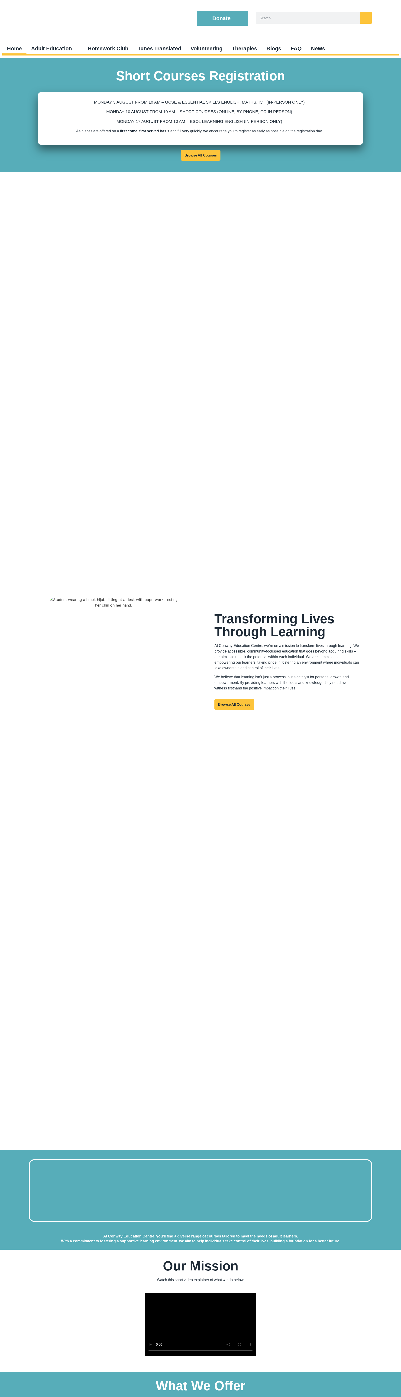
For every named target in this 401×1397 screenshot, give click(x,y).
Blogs (273, 49)
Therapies (244, 49)
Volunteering (207, 49)
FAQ (296, 49)
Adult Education (51, 49)
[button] (222, 18)
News (318, 49)
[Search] (366, 18)
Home (14, 49)
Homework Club (108, 49)
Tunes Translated (159, 49)
